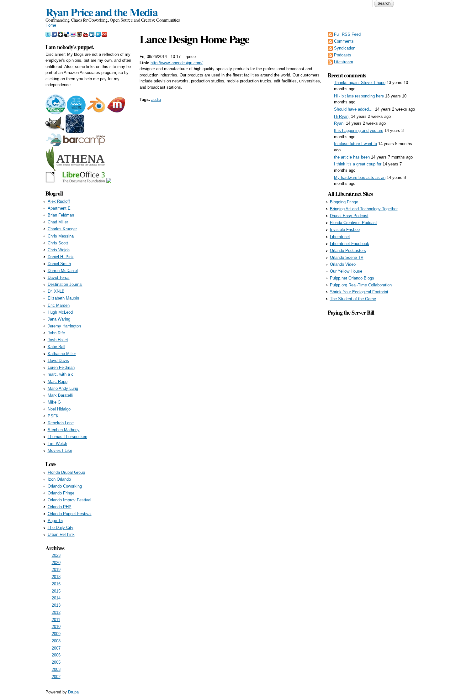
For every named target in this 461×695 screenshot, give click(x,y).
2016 (56, 584)
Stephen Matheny (64, 429)
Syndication (344, 48)
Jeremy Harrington (64, 326)
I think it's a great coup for (357, 164)
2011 (56, 619)
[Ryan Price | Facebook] (55, 33)
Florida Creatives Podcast (353, 222)
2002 (56, 676)
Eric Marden (59, 305)
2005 (56, 662)
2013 (56, 605)
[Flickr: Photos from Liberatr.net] (74, 33)
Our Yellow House (346, 271)
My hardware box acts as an (359, 177)
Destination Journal (65, 284)
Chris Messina (61, 236)
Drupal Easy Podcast (349, 215)
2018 (56, 576)
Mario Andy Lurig (63, 388)
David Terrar (59, 277)
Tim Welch (57, 443)
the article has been (352, 157)
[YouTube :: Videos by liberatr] (86, 33)
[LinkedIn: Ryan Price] (92, 33)
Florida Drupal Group (66, 472)
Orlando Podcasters (348, 250)
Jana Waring (59, 319)
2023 (56, 555)
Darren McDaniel (63, 270)
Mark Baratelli (60, 395)
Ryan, (339, 123)
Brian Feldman (61, 215)
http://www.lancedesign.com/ (177, 62)
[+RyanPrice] (61, 33)
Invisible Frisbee (345, 229)
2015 (56, 591)
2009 (56, 633)
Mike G (54, 402)
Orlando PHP (60, 506)
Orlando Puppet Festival (70, 513)
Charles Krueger (62, 229)
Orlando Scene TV (346, 257)
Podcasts (342, 55)
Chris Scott (58, 243)
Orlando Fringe (61, 493)
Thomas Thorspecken (67, 436)
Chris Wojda (59, 250)
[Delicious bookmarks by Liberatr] (67, 33)
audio (156, 99)
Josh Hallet (58, 339)
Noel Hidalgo (59, 409)
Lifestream (343, 62)
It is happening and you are (358, 130)
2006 (56, 655)
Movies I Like (60, 450)
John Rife (56, 333)
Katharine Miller (62, 353)
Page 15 (55, 520)
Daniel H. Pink (61, 256)
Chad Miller (58, 222)
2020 (56, 562)
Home (50, 25)
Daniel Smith (59, 263)
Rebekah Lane (61, 423)
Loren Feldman (61, 367)
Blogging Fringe (344, 202)
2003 (56, 669)
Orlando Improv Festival (69, 500)
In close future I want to (355, 143)
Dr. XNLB (56, 291)
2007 (56, 648)
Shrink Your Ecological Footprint (359, 292)
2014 (56, 598)
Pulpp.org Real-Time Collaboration (361, 285)
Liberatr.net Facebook (349, 243)
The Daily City (60, 527)
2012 (56, 612)
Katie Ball (56, 346)
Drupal (74, 692)
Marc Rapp (57, 381)
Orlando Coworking (65, 486)
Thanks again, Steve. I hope (359, 82)
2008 (56, 641)
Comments (344, 41)
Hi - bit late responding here (359, 96)
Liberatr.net (340, 236)
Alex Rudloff (59, 201)
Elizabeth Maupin (63, 298)
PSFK (53, 416)
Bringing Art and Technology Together (364, 208)
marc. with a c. (61, 374)
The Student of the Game (353, 298)
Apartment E (59, 208)
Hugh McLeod (60, 312)
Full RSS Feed (347, 34)
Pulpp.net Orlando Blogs (352, 278)
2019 (56, 569)
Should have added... (354, 109)
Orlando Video (343, 264)
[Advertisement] (372, 411)
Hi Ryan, (342, 116)
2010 (56, 626)
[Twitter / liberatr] (48, 33)
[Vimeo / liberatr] (99, 33)
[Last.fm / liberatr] (104, 33)
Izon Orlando (59, 479)
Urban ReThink (61, 534)
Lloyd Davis (58, 360)
